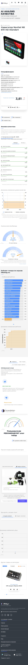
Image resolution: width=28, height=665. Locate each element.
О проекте (3, 636)
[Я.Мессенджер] (12, 107)
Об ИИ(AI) (3, 631)
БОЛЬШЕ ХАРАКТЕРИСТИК (6, 92)
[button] (13, 324)
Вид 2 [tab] (23, 142)
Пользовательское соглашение (8, 641)
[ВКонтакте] (8, 107)
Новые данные (4, 625)
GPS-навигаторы (6, 25)
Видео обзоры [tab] (21, 466)
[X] (16, 107)
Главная (3, 8)
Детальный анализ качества (12, 8)
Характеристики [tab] (8, 466)
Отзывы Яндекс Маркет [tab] (19, 364)
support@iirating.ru (5, 646)
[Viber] (17, 107)
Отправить (22, 500)
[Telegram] (14, 107)
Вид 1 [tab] (16, 142)
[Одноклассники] (10, 107)
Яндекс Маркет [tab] (8, 516)
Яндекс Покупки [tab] (20, 516)
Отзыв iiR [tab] (13, 361)
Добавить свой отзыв (20, 440)
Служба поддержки (5, 644)
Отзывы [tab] (23, 361)
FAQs (2, 639)
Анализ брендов (23, 263)
